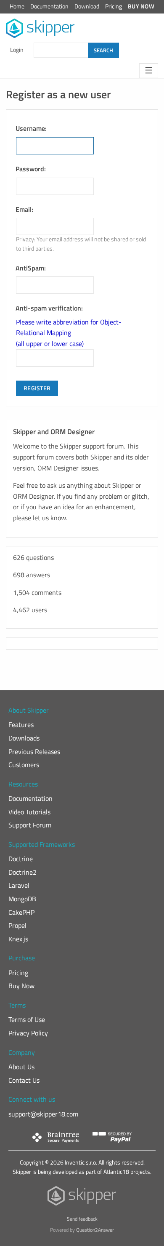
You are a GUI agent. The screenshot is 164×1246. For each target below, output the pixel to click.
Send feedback (82, 1219)
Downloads (24, 738)
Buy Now (141, 6)
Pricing (113, 6)
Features (21, 724)
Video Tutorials (29, 812)
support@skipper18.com (43, 1114)
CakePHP (21, 912)
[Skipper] (82, 1197)
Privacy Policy (28, 1033)
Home (17, 6)
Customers (23, 764)
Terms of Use (26, 1019)
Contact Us (24, 1080)
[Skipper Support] (40, 28)
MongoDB (22, 899)
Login (17, 50)
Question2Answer (95, 1230)
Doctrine (20, 859)
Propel (17, 925)
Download (86, 6)
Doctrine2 (22, 872)
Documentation (49, 6)
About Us (21, 1067)
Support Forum (29, 825)
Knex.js (18, 939)
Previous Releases (34, 751)
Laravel (18, 885)
